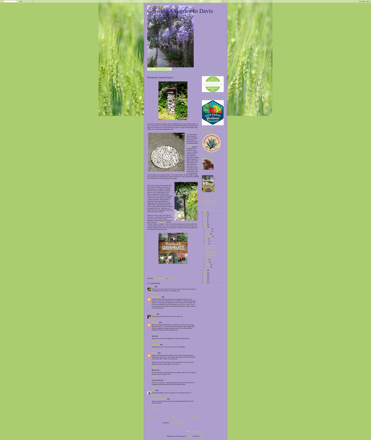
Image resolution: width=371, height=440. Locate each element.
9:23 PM (154, 332)
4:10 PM (154, 376)
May (206, 243)
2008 (205, 277)
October (207, 234)
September (208, 236)
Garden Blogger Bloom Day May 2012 (211, 252)
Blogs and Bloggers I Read (163, 69)
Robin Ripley (155, 344)
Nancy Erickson (156, 297)
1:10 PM (154, 405)
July (206, 238)
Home (150, 69)
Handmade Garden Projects (210, 255)
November (208, 231)
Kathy (153, 390)
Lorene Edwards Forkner (159, 399)
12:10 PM (154, 341)
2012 (205, 227)
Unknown (154, 353)
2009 (205, 275)
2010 (205, 272)
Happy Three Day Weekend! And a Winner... (210, 247)
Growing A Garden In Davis (180, 11)
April (206, 260)
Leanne (154, 314)
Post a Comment (154, 409)
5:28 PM (154, 387)
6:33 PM (154, 310)
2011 (205, 270)
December (208, 229)
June (207, 241)
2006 (205, 282)
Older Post (194, 417)
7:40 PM (154, 395)
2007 (205, 280)
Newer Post (152, 417)
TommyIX (189, 436)
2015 (205, 219)
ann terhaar (155, 322)
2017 (205, 214)
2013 (205, 224)
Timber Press (161, 222)
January (207, 267)
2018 (205, 212)
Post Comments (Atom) (176, 422)
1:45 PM (154, 349)
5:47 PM (154, 366)
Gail (153, 286)
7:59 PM (154, 319)
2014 (205, 222)
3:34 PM (154, 293)
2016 (205, 217)
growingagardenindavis (211, 201)
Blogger (202, 436)
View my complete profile (209, 203)
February (208, 264)
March (207, 262)
